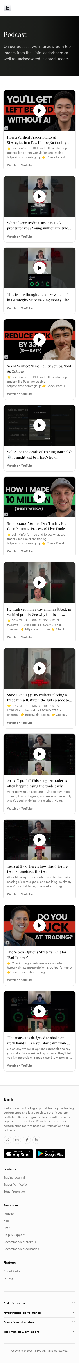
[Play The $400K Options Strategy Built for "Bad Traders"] (39, 925)
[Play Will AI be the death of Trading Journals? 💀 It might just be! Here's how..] (39, 425)
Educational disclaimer (20, 1322)
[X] (7, 1140)
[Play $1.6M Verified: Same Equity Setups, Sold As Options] (39, 339)
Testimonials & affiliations (22, 1331)
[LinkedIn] (36, 1140)
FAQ (7, 1228)
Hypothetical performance (22, 1312)
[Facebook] (27, 1140)
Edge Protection (15, 1191)
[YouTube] (17, 1140)
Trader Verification (16, 1184)
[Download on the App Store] (18, 1153)
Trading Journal (14, 1177)
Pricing (8, 1278)
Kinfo (9, 1099)
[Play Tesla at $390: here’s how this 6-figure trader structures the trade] (39, 840)
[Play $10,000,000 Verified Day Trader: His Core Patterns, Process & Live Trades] (39, 497)
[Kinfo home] (7, 7)
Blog (7, 1220)
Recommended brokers (20, 1242)
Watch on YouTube (20, 165)
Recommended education (21, 1249)
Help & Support (14, 1235)
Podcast (9, 1213)
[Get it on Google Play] (50, 1153)
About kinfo (12, 1271)
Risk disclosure (14, 1303)
